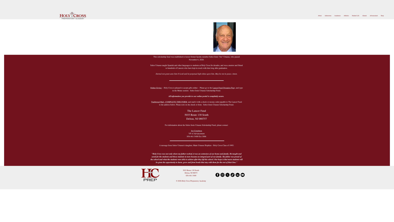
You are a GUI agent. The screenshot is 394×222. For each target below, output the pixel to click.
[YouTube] (243, 175)
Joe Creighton (196, 130)
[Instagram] (222, 175)
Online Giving (156, 87)
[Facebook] (217, 175)
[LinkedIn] (238, 175)
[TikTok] (233, 175)
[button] (319, 15)
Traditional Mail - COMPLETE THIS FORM (169, 102)
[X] (228, 175)
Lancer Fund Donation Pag (223, 87)
